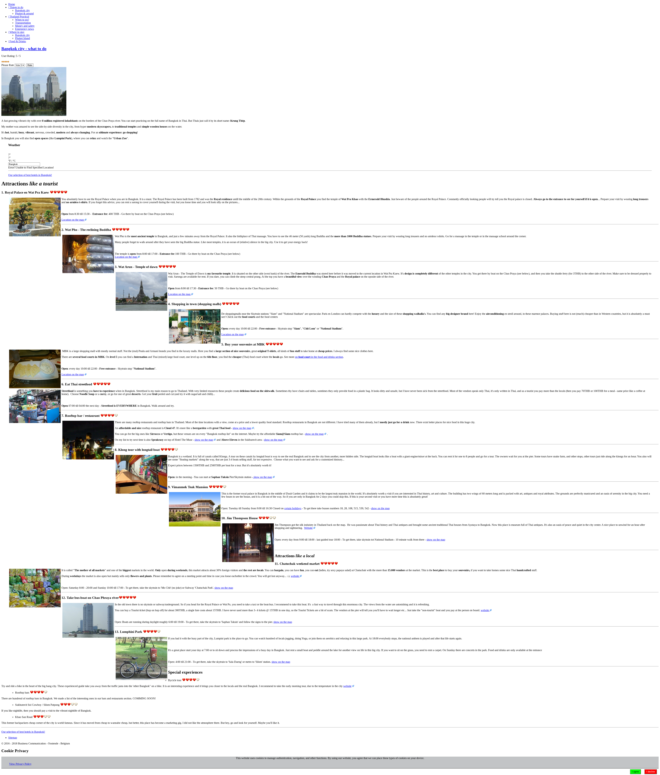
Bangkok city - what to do (23, 48)
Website (308, 527)
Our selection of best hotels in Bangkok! (30, 175)
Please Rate (7, 65)
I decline (650, 771)
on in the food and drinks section (319, 356)
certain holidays (292, 508)
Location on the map (73, 219)
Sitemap (12, 737)
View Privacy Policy (20, 763)
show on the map (242, 428)
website (295, 576)
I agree (635, 771)
